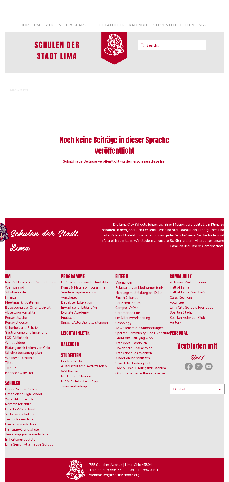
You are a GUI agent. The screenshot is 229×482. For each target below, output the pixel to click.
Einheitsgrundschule (20, 439)
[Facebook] (189, 366)
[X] (199, 366)
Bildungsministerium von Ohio (27, 348)
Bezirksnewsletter (19, 373)
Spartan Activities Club (187, 317)
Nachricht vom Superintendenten (30, 282)
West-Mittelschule (19, 399)
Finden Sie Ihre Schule (21, 389)
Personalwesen (17, 322)
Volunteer (177, 302)
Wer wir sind (14, 287)
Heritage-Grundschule (22, 429)
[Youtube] (209, 366)
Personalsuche (16, 317)
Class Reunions (181, 297)
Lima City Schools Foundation (192, 307)
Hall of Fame (180, 287)
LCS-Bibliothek (16, 337)
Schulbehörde (15, 292)
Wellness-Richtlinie (19, 358)
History (175, 322)
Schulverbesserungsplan (23, 352)
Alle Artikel (18, 90)
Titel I (9, 363)
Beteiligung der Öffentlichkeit (28, 307)
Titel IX (11, 368)
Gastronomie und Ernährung (26, 332)
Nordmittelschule (18, 404)
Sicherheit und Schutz (21, 327)
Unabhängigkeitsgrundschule (27, 434)
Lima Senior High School (23, 394)
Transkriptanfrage (74, 386)
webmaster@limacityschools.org (114, 475)
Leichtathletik (72, 361)
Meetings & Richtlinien (22, 302)
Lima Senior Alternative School (29, 444)
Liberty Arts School (20, 409)
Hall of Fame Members (187, 292)
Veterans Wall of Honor (188, 282)
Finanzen (11, 297)
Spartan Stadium (182, 312)
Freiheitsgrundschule (21, 424)
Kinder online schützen (132, 358)
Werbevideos (15, 342)
